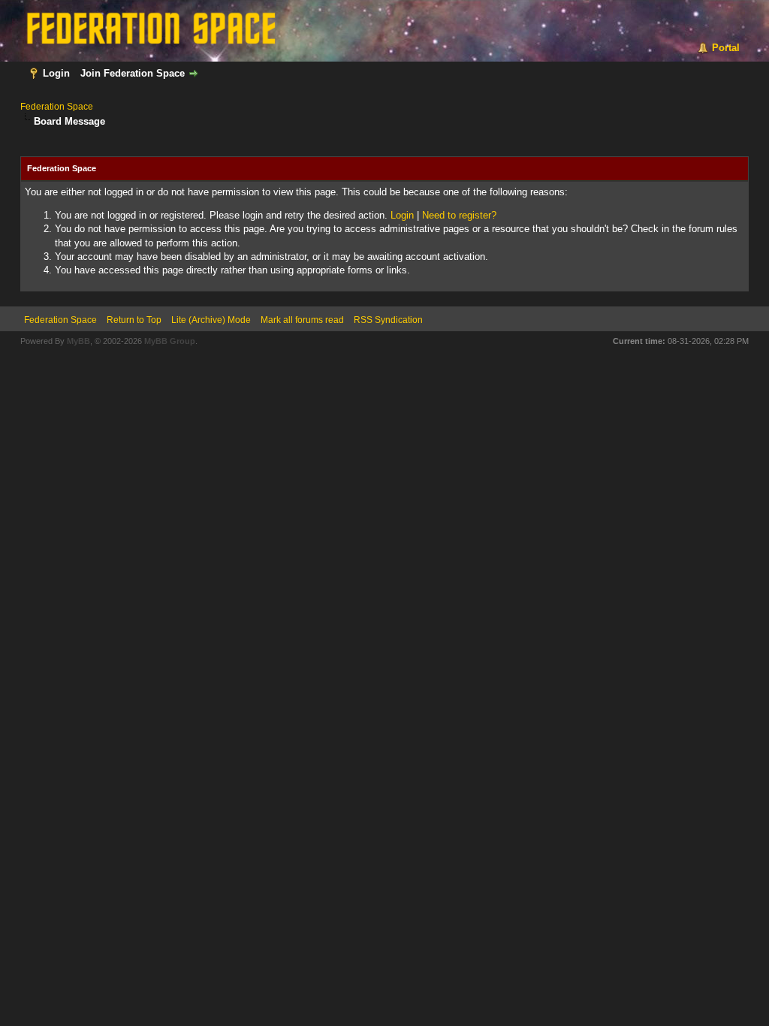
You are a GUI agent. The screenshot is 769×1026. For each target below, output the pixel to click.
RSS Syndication (388, 320)
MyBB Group (169, 341)
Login (56, 73)
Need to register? (459, 215)
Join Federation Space (132, 73)
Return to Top (134, 320)
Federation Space (56, 106)
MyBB (78, 341)
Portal (726, 47)
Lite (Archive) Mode (211, 320)
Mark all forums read (302, 320)
